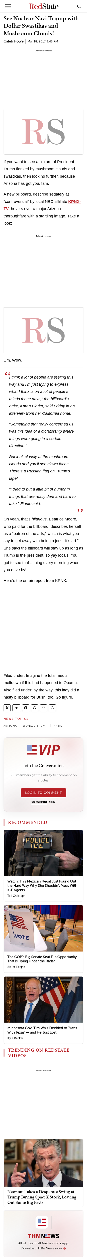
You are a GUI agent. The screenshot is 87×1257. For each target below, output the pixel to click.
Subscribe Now (43, 802)
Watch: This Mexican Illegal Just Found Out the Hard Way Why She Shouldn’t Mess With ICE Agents (42, 885)
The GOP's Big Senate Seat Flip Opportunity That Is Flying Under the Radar (42, 959)
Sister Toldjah (16, 967)
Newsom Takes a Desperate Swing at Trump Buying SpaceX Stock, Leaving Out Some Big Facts (41, 1197)
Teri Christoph (16, 895)
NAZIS (58, 725)
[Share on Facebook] (25, 707)
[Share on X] (7, 707)
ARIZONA (10, 725)
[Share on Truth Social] (16, 707)
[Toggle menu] (8, 6)
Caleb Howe (14, 41)
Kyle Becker (15, 1038)
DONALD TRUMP (35, 725)
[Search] (79, 6)
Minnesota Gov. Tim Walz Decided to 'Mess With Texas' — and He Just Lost (42, 1030)
